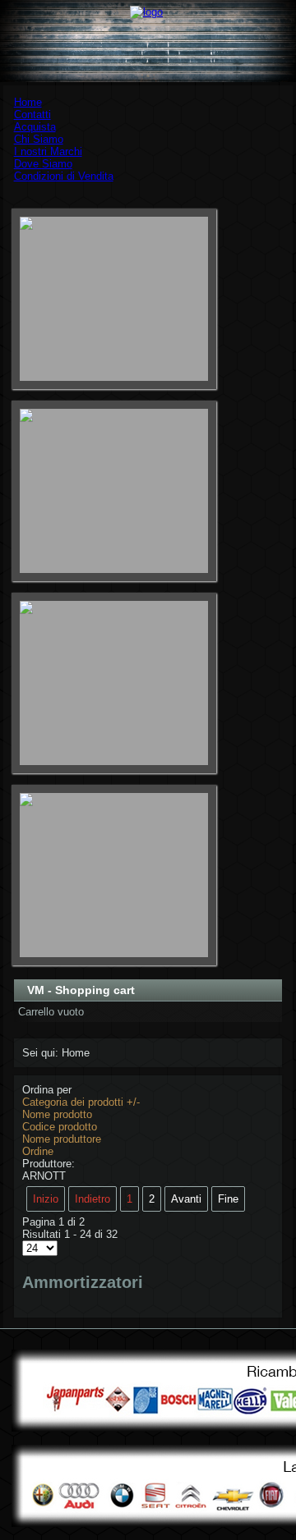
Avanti (186, 1199)
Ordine (37, 1151)
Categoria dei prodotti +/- (81, 1102)
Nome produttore (61, 1139)
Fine (228, 1199)
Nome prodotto (57, 1114)
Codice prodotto (59, 1127)
